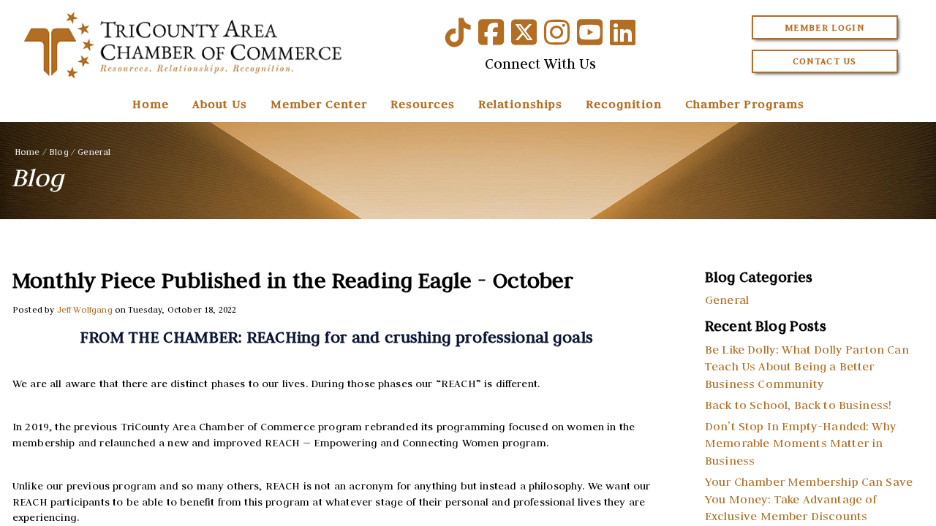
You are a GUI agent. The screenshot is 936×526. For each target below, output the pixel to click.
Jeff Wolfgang (85, 309)
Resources (422, 103)
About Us (219, 103)
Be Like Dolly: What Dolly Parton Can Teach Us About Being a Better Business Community (807, 367)
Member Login (824, 27)
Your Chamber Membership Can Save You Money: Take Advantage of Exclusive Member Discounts (809, 499)
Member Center (319, 103)
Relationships (520, 103)
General (94, 151)
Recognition (624, 103)
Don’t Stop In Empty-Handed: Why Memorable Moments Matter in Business (801, 443)
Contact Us (825, 61)
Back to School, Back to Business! (798, 404)
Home (150, 103)
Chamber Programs (744, 103)
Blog (59, 151)
